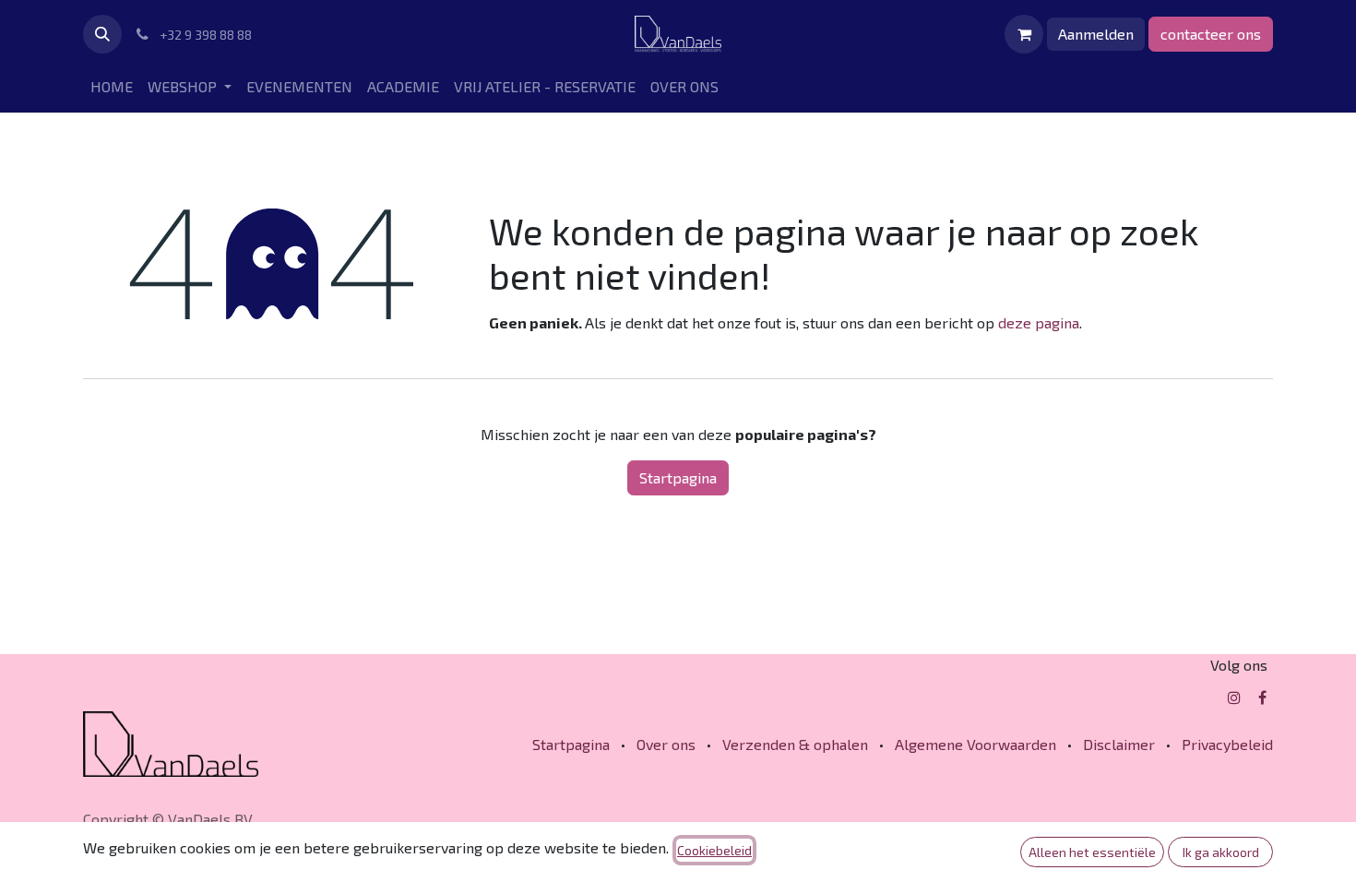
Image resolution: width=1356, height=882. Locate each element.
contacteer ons (1210, 33)
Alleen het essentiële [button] (1092, 852)
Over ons (666, 744)
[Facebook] (1262, 697)
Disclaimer (1119, 744)
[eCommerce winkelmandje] (1024, 34)
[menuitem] (111, 86)
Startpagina (678, 477)
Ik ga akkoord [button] (1221, 852)
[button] (102, 34)
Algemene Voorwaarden (975, 744)
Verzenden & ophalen (795, 744)
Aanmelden (1096, 33)
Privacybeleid (1227, 744)
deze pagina (1038, 322)
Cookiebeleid (714, 850)
